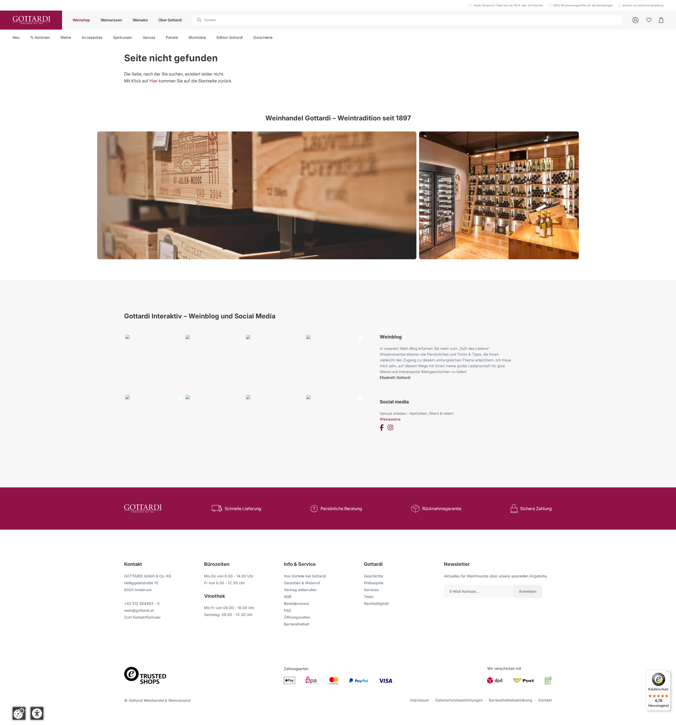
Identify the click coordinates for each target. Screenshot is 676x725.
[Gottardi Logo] (31, 20)
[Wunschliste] (648, 20)
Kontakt (545, 700)
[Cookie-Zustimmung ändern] (19, 713)
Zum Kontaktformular (142, 617)
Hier (153, 80)
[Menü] (667, 673)
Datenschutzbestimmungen (459, 700)
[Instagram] (390, 428)
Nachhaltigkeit (376, 603)
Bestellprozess (296, 603)
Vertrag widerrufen (300, 589)
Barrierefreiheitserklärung (510, 700)
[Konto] (635, 20)
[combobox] (407, 20)
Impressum (419, 700)
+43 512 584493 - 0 (141, 603)
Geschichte (373, 576)
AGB (287, 596)
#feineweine (390, 419)
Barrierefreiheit (296, 624)
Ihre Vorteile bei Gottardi (305, 576)
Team (368, 596)
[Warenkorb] (661, 20)
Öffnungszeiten (297, 617)
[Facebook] (382, 428)
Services (371, 589)
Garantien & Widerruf (302, 583)
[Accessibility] (37, 713)
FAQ (287, 610)
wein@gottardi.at (139, 610)
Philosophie (373, 583)
